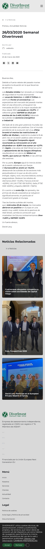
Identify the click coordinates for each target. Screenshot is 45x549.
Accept (7, 545)
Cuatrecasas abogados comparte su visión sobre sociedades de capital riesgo (22, 291)
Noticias (23, 26)
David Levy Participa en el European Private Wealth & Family (22, 394)
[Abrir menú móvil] (41, 6)
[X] (8, 63)
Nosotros (5, 482)
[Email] (17, 63)
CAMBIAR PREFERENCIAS (25, 541)
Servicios (5, 486)
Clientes (5, 490)
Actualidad (6, 494)
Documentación (8, 519)
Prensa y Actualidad (10, 26)
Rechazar (19, 545)
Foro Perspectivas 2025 (16, 351)
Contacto (5, 498)
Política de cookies (9, 511)
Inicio (4, 477)
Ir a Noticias (11, 248)
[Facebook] (4, 63)
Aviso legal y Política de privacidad (15, 515)
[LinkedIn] (13, 63)
